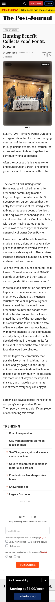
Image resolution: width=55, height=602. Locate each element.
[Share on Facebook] (44, 55)
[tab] (26, 127)
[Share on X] (49, 55)
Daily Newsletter (17, 541)
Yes (10, 556)
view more (26, 501)
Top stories (11, 30)
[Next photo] (48, 93)
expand (45, 65)
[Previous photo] (7, 93)
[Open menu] (4, 3)
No (18, 556)
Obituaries (14, 546)
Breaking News (39, 541)
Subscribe (36, 3)
